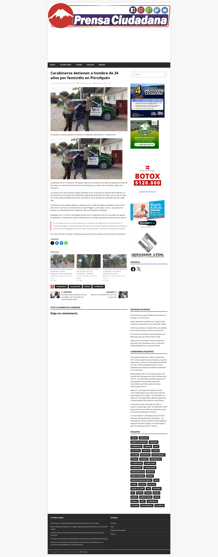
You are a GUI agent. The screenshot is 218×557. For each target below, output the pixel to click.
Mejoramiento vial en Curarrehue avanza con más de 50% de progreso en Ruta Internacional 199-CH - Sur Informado (148, 376)
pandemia (156, 489)
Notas (134, 484)
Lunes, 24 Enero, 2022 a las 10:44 (64, 83)
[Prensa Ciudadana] (109, 27)
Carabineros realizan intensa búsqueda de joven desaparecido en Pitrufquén (62, 271)
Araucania (144, 438)
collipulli (136, 451)
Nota (156, 480)
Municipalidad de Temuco (141, 480)
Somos (112, 534)
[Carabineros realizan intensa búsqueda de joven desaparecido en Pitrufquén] (62, 261)
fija (97, 83)
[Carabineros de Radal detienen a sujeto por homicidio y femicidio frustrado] (115, 261)
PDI (133, 493)
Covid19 (155, 451)
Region (156, 493)
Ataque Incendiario (139, 442)
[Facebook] (133, 269)
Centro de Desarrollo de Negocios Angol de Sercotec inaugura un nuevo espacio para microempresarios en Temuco (148, 423)
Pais (148, 489)
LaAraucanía (136, 468)
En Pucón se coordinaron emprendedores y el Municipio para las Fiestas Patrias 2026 (79, 539)
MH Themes (83, 552)
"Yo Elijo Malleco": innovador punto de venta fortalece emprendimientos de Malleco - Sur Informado (147, 418)
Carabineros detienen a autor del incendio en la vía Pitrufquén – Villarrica (88, 271)
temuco (134, 501)
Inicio (52, 65)
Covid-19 (146, 451)
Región (102, 65)
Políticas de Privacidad (117, 530)
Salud (157, 497)
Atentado (153, 442)
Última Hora (65, 65)
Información (156, 459)
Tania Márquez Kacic (85, 83)
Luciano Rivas (150, 468)
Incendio (143, 459)
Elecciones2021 (158, 455)
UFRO (143, 501)
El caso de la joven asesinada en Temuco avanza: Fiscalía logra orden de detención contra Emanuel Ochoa (148, 406)
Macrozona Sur (138, 472)
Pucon (139, 493)
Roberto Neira (145, 497)
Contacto (113, 523)
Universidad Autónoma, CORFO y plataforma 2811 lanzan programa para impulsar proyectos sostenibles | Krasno (148, 359)
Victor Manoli (146, 506)
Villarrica (160, 506)
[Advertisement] (109, 45)
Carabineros (61, 286)
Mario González (138, 476)
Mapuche (150, 472)
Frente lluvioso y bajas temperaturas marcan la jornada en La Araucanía (75, 523)
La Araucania (137, 463)
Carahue (148, 446)
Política (90, 65)
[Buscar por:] (149, 74)
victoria (135, 506)
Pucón (148, 493)
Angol (134, 438)
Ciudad (79, 65)
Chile (156, 446)
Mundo (150, 476)
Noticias (151, 484)
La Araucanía (75, 286)
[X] (138, 269)
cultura (135, 455)
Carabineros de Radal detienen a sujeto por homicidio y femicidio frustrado (115, 271)
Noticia (142, 484)
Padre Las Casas (138, 489)
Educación (145, 455)
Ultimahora (98, 286)
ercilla (134, 459)
